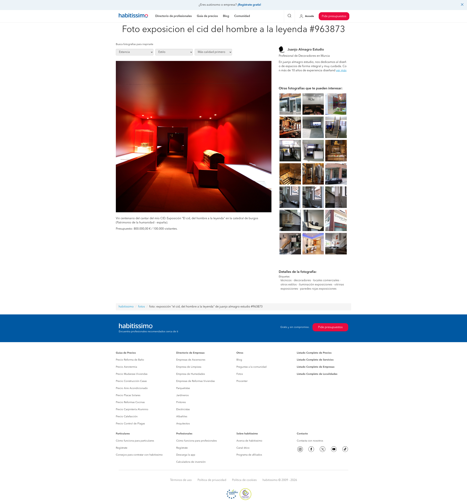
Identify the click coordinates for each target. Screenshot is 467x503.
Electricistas (183, 409)
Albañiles (181, 416)
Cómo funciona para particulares (135, 441)
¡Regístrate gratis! (249, 4)
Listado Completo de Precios (314, 353)
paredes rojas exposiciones (318, 288)
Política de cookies (244, 480)
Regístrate (121, 448)
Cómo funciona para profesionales (196, 441)
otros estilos (289, 284)
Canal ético (243, 448)
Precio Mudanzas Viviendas (131, 374)
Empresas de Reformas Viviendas (195, 381)
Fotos (239, 374)
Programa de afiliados (249, 455)
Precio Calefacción (127, 416)
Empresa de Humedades (190, 374)
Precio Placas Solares (128, 395)
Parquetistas (183, 388)
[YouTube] (334, 449)
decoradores (302, 280)
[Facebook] (311, 449)
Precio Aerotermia (126, 367)
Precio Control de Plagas (130, 423)
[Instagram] (300, 449)
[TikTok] (345, 449)
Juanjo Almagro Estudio (305, 49)
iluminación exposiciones (315, 284)
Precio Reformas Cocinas (130, 402)
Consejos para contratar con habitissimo (139, 455)
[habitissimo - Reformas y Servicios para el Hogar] (133, 16)
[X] (322, 449)
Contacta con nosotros (310, 441)
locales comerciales (326, 280)
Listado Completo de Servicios (315, 360)
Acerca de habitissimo (249, 441)
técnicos (286, 280)
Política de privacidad (212, 480)
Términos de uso (181, 480)
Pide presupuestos (334, 16)
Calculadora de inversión (191, 462)
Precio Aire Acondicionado (132, 388)
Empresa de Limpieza (188, 367)
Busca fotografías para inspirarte (134, 44)
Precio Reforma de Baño (130, 360)
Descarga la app (185, 455)
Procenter (242, 381)
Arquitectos (183, 423)
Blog (239, 360)
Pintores (181, 402)
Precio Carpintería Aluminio (132, 409)
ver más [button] (341, 70)
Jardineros (182, 395)
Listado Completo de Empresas (315, 367)
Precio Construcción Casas (131, 381)
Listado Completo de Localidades (317, 374)
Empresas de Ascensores (190, 360)
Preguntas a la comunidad (251, 367)
